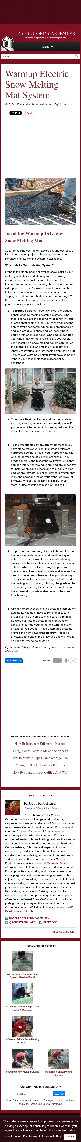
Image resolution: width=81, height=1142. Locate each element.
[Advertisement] (40, 146)
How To (67, 104)
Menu (46, 46)
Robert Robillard (18, 104)
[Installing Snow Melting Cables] (22, 1068)
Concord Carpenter (63, 823)
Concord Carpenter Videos (52, 863)
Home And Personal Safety (47, 104)
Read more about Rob (19, 911)
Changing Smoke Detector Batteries (40, 765)
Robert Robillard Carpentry (29, 918)
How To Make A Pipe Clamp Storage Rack (40, 758)
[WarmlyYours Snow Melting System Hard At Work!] (22, 970)
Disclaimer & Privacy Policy (42, 1136)
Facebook (50, 922)
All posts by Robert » (64, 931)
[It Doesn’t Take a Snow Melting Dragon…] (22, 1035)
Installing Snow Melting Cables (22, 1072)
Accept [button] (70, 1136)
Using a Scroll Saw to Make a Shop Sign (40, 750)
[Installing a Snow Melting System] (58, 1068)
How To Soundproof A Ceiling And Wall (40, 772)
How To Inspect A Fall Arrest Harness (40, 743)
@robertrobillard (22, 922)
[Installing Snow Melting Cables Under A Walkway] (22, 1003)
